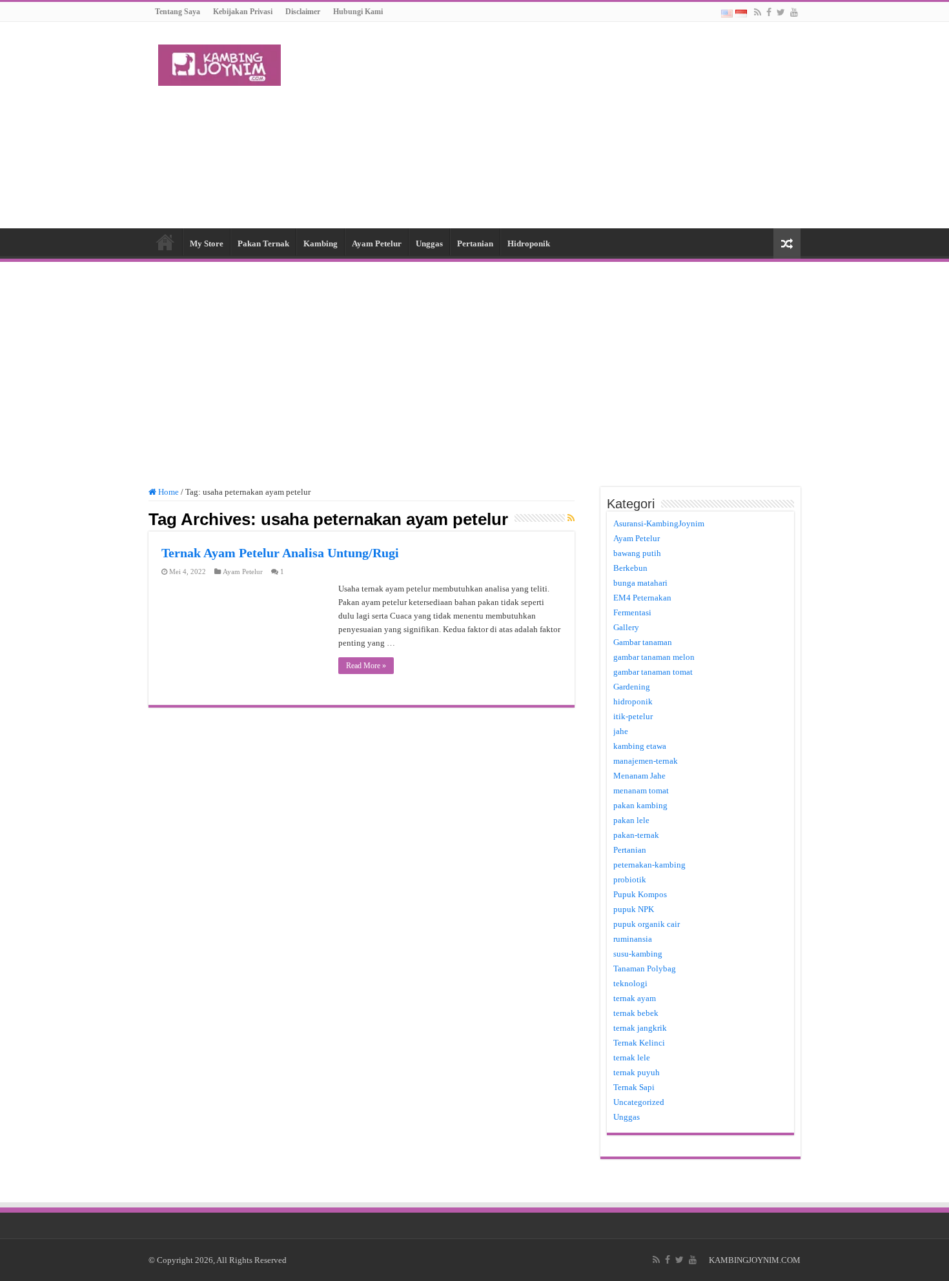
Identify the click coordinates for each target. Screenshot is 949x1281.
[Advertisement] (556, 125)
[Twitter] (780, 12)
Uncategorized (638, 1102)
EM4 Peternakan (642, 597)
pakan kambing (640, 805)
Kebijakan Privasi (242, 11)
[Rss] (757, 12)
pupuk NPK (633, 909)
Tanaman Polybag (644, 968)
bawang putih (637, 553)
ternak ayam (634, 998)
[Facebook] (769, 12)
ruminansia (632, 939)
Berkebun (630, 568)
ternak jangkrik (640, 1028)
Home (165, 241)
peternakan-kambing (649, 864)
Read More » (366, 665)
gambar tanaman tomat (653, 672)
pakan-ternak (636, 835)
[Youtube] (794, 12)
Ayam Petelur (377, 243)
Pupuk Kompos (640, 894)
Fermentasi (632, 612)
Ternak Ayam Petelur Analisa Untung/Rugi (280, 553)
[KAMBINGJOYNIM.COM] (219, 62)
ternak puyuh (636, 1072)
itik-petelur (633, 716)
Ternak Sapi (634, 1087)
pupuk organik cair (646, 924)
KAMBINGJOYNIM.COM (755, 1260)
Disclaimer (302, 11)
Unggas (429, 243)
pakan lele (631, 820)
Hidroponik (528, 243)
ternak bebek (635, 1013)
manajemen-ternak (645, 761)
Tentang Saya (177, 11)
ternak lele (631, 1057)
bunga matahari (640, 583)
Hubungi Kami (358, 11)
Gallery (626, 627)
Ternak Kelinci (639, 1043)
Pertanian (475, 243)
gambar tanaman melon (654, 657)
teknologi (630, 983)
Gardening (631, 686)
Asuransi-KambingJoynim (658, 523)
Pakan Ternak (263, 243)
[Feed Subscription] (571, 518)
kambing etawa (639, 746)
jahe (620, 731)
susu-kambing (637, 953)
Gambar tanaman (642, 642)
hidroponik (633, 701)
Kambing (320, 243)
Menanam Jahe (639, 775)
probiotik (629, 879)
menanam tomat (641, 790)
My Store (206, 243)
